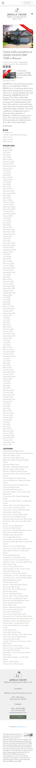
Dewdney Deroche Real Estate (14, 517)
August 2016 (7, 338)
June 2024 (7, 182)
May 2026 (7, 155)
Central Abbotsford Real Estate (14, 478)
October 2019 (8, 270)
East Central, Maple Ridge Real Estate (17, 530)
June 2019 (6, 275)
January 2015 (8, 370)
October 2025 (8, 164)
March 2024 (7, 189)
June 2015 (7, 361)
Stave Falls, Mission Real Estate (14, 637)
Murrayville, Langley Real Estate (15, 598)
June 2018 (6, 300)
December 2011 (8, 435)
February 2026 (8, 161)
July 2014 (6, 381)
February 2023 (8, 202)
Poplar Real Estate (9, 605)
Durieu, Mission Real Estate (13, 526)
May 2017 (6, 322)
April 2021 (6, 241)
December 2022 (9, 207)
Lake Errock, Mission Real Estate (15, 573)
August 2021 (7, 236)
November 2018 (9, 288)
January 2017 (8, 331)
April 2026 (7, 157)
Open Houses (8, 139)
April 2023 (7, 198)
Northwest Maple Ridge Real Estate (16, 600)
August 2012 (7, 420)
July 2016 (6, 340)
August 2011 (7, 444)
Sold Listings (7, 141)
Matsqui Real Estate (10, 582)
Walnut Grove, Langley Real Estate (16, 648)
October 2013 (8, 397)
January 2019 (8, 284)
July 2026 (6, 152)
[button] (18, 717)
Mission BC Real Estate (11, 587)
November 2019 (9, 268)
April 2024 (7, 186)
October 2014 (8, 374)
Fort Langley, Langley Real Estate (15, 539)
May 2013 (6, 406)
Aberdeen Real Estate (11, 465)
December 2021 (9, 229)
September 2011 (9, 442)
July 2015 (6, 358)
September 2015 (9, 356)
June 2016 (6, 343)
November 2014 (9, 372)
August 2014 (7, 379)
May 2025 (7, 175)
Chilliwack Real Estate (11, 487)
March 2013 (7, 411)
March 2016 (7, 347)
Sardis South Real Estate (12, 632)
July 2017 (6, 318)
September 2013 (9, 399)
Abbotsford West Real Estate (13, 458)
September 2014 (9, 377)
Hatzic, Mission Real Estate (13, 566)
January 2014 (8, 392)
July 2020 (7, 254)
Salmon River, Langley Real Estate (15, 623)
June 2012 (6, 424)
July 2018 (6, 297)
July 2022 (6, 218)
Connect (27, 3)
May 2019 (6, 277)
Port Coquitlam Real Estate (13, 609)
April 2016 (6, 345)
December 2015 (9, 352)
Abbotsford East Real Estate (13, 451)
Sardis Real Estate (9, 630)
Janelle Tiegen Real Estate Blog (15, 135)
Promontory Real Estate (11, 612)
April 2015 (6, 365)
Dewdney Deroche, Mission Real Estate (17, 519)
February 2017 (8, 329)
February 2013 (8, 413)
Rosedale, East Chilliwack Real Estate (17, 621)
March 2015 (7, 368)
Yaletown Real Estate (11, 661)
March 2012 (7, 429)
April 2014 (6, 388)
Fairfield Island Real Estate (12, 535)
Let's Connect (18, 717)
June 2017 (6, 320)
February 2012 (8, 431)
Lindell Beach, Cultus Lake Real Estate (17, 575)
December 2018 (9, 286)
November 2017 (9, 309)
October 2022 (8, 211)
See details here (9, 81)
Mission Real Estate (10, 591)
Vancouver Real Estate (11, 639)
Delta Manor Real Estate (12, 512)
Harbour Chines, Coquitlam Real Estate (17, 562)
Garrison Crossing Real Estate (14, 546)
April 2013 (6, 408)
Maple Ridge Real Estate (12, 580)
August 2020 (8, 252)
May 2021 (6, 238)
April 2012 (6, 426)
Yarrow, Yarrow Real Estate (13, 664)
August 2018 (7, 295)
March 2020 (7, 261)
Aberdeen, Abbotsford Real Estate (16, 467)
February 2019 (8, 281)
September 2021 (9, 234)
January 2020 (8, 266)
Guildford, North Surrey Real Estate (16, 560)
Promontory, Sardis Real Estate (14, 614)
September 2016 (9, 336)
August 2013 (7, 401)
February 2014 (8, 390)
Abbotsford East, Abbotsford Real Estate (18, 453)
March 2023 (7, 200)
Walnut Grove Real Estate (12, 646)
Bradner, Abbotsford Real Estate (15, 471)
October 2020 (8, 247)
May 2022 (7, 223)
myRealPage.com (21, 726)
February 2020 (8, 263)
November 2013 (9, 395)
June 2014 (6, 383)
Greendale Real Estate (11, 555)
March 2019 (7, 279)
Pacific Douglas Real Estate (13, 603)
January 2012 (8, 433)
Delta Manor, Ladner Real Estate (15, 514)
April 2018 (6, 304)
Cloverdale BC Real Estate (12, 489)
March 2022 (7, 227)
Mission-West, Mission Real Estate (15, 596)
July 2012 (6, 422)
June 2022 (7, 220)
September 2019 (9, 272)
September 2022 (9, 214)
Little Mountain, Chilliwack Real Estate (17, 578)
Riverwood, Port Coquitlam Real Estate (17, 616)
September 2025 (9, 166)
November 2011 (8, 438)
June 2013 (6, 404)
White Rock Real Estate (11, 650)
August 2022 (8, 216)
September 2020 (9, 250)
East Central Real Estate (12, 528)
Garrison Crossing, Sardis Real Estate (17, 548)
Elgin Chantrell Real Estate (13, 532)
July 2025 (6, 171)
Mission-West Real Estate (12, 594)
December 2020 (9, 243)
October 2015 (8, 354)
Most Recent (7, 148)
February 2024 (8, 191)
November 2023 (9, 193)
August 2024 (8, 180)
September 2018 (9, 293)
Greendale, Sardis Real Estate (14, 557)
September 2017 (9, 313)
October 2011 (7, 440)
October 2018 (8, 291)
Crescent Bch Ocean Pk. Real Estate (16, 505)
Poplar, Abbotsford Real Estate (14, 607)
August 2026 (8, 150)
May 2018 (6, 302)
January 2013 (8, 415)
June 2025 (7, 173)
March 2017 (7, 327)
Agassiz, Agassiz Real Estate (13, 469)
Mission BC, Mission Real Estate (18, 64)
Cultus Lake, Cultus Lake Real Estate (16, 510)
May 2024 (7, 184)
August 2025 (8, 168)
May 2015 (6, 363)
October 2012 (8, 417)
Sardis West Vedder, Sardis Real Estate (17, 634)
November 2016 (9, 334)
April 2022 (7, 225)
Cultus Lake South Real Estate (14, 508)
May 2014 (6, 386)
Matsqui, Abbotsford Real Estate (15, 585)
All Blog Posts (8, 132)
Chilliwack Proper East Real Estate (15, 485)
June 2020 (7, 257)
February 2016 (8, 349)
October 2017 (8, 311)
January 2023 (8, 204)
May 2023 (7, 195)
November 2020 (9, 245)
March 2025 (7, 177)
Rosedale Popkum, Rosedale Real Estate (18, 618)
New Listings (7, 137)
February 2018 (8, 306)
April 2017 (6, 325)
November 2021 (9, 232)
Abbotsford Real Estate (11, 455)
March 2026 (7, 159)
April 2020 (7, 259)
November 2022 (9, 209)
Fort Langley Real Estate (12, 537)
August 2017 (7, 315)
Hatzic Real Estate (9, 564)
